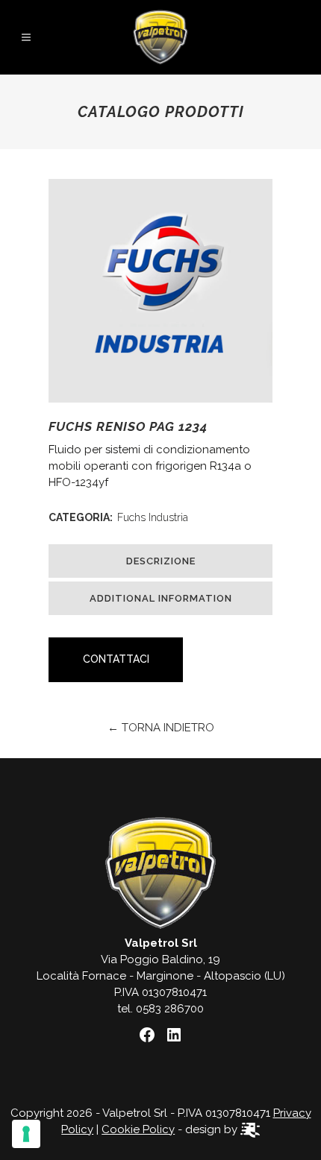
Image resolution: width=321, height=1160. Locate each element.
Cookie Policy (138, 1129)
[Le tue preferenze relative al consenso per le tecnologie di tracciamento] (26, 1134)
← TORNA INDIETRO (160, 727)
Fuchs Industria (152, 517)
